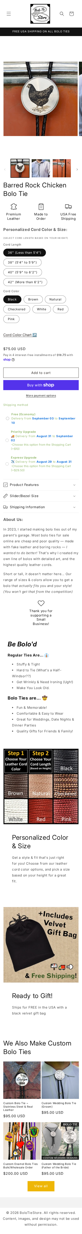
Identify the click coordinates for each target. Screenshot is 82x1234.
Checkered (17, 309)
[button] (9, 14)
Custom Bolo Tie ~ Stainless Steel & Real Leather (18, 1106)
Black (12, 299)
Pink (11, 319)
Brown (33, 299)
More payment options (41, 395)
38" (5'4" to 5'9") (22, 262)
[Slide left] (5, 169)
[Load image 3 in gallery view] (61, 168)
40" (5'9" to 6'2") (22, 272)
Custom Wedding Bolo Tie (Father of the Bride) (59, 1165)
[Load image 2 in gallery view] (40, 168)
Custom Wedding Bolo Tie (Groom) (59, 1104)
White (41, 309)
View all (41, 1186)
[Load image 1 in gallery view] (20, 168)
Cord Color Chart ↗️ (20, 335)
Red (61, 309)
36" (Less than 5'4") (24, 252)
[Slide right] (77, 169)
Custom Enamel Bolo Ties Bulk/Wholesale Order (20, 1165)
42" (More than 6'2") (25, 282)
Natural (55, 299)
